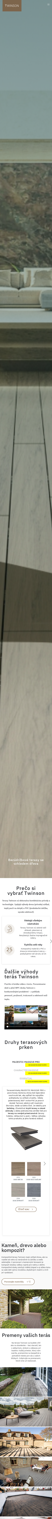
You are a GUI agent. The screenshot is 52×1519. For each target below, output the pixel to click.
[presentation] (44, 1163)
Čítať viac (23, 1209)
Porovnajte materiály (14, 1281)
